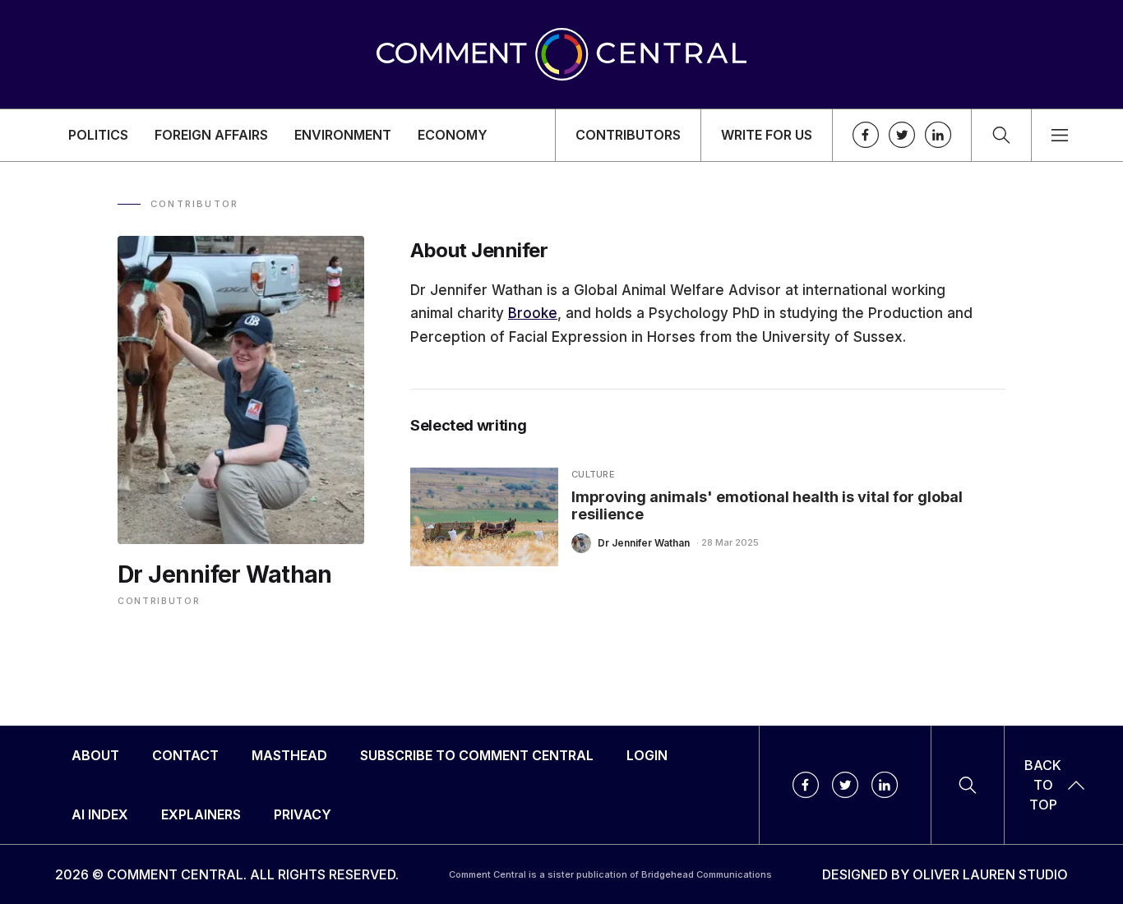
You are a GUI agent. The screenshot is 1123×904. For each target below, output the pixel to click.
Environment (342, 135)
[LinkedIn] (938, 135)
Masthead (289, 755)
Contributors (628, 135)
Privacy (302, 814)
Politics (98, 135)
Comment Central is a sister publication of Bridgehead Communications (610, 874)
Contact (185, 755)
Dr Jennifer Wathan (644, 543)
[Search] (1001, 135)
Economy (453, 135)
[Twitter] (902, 135)
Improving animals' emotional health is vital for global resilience (767, 505)
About (95, 755)
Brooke (532, 313)
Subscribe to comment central (477, 755)
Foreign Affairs (211, 135)
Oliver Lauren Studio (990, 874)
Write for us (766, 135)
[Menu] (1059, 135)
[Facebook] (866, 135)
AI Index (100, 814)
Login (647, 755)
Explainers (201, 814)
